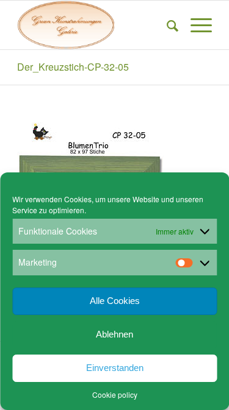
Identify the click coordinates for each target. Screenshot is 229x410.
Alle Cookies (115, 300)
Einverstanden (115, 367)
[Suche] (166, 25)
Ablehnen (114, 334)
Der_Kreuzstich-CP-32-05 (73, 67)
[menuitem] (166, 25)
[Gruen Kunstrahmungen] (95, 25)
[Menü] (195, 25)
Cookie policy (114, 394)
